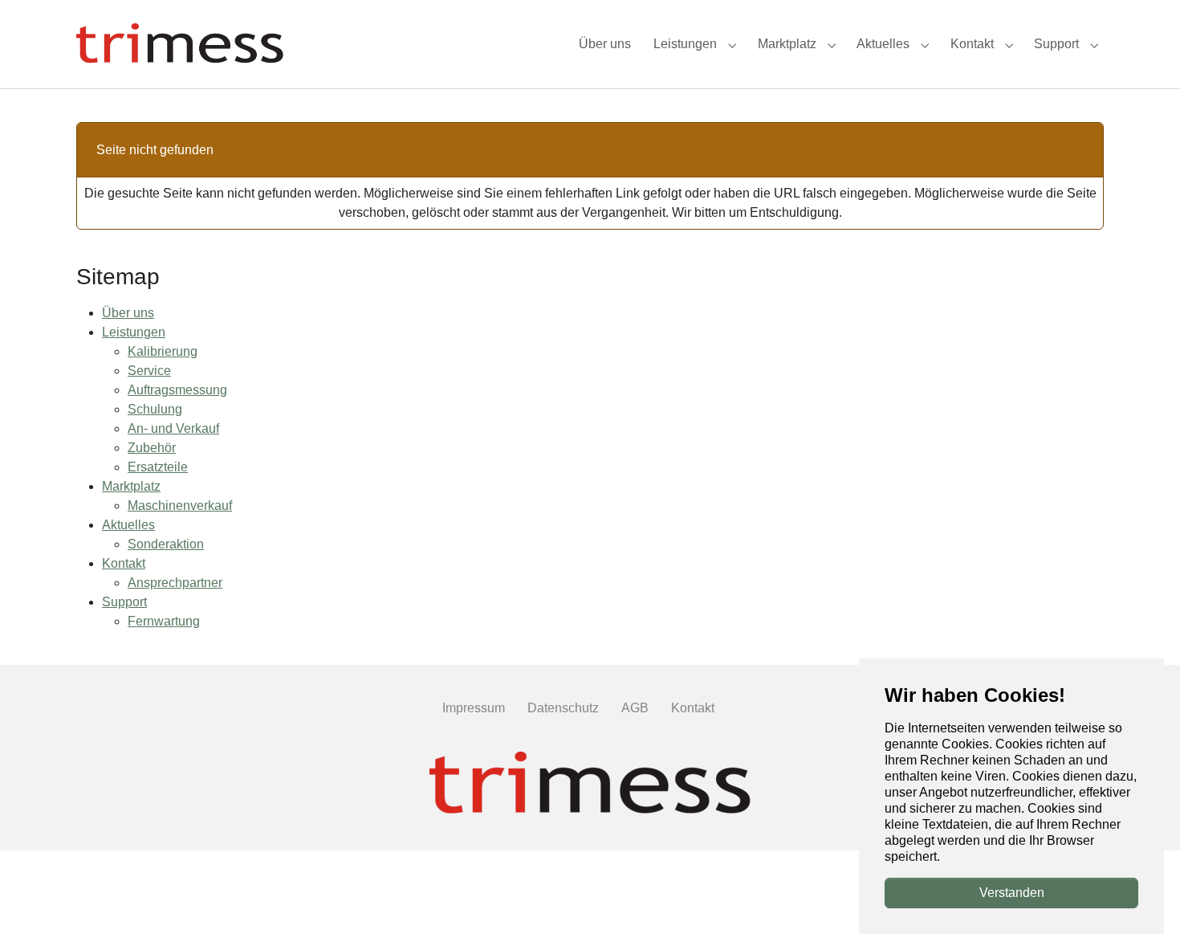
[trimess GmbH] (590, 784)
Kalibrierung (162, 351)
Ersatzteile (158, 467)
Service (149, 370)
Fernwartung (164, 621)
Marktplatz (131, 486)
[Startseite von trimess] (179, 43)
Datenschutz (563, 708)
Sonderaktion (166, 544)
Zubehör (152, 448)
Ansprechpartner (175, 582)
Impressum (473, 708)
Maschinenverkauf (180, 505)
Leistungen (133, 332)
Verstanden (1011, 892)
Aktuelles (128, 525)
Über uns (128, 313)
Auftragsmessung (177, 390)
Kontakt (123, 563)
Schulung (155, 409)
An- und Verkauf (173, 428)
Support (124, 602)
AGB (635, 708)
